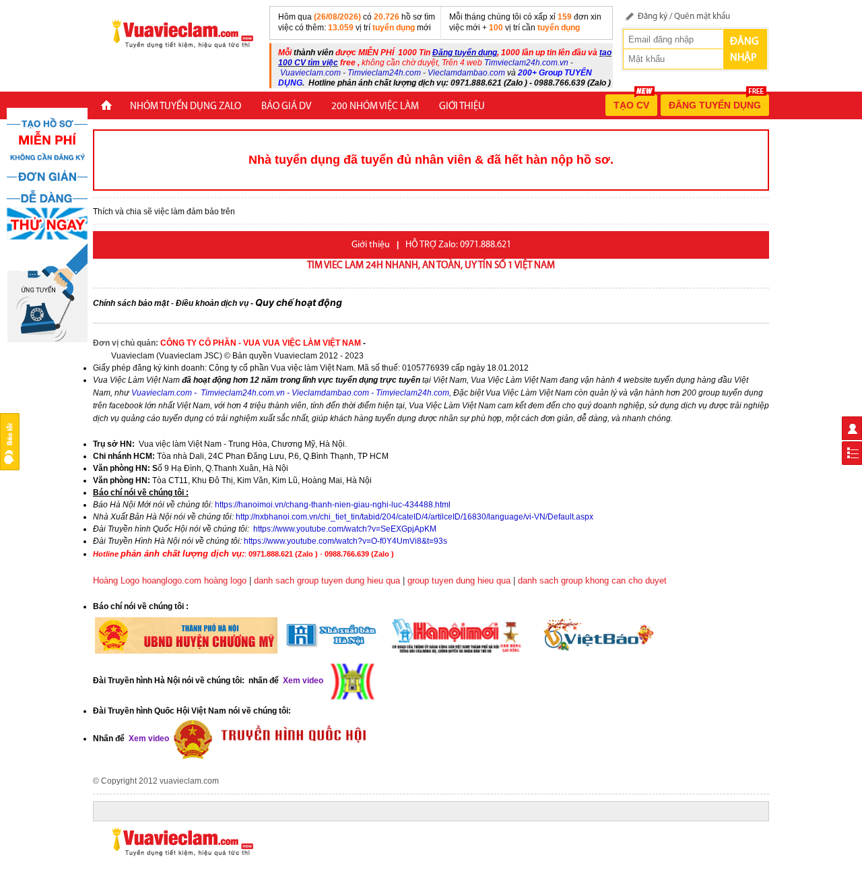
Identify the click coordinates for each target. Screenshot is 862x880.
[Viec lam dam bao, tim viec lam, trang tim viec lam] (177, 33)
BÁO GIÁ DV (286, 107)
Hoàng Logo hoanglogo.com (147, 580)
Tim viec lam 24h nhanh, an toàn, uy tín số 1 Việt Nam (431, 266)
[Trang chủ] (106, 106)
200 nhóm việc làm (375, 107)
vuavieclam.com (189, 781)
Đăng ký (652, 16)
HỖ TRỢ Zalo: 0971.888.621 (458, 245)
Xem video (148, 738)
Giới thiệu (462, 107)
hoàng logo (225, 580)
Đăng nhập (744, 49)
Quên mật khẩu (702, 16)
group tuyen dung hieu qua (458, 580)
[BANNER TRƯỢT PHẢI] (47, 224)
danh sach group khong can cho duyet (592, 580)
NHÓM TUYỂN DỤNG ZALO (185, 107)
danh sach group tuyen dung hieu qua (327, 580)
